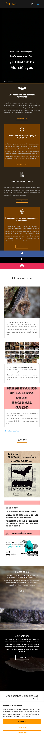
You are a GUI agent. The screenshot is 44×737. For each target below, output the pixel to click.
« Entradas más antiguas (11, 431)
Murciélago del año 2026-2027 (17, 322)
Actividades (33, 324)
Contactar (22, 657)
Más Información (22, 118)
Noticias (14, 326)
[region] (22, 719)
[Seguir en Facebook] (22, 254)
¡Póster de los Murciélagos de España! (19, 367)
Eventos (8, 326)
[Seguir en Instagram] (22, 266)
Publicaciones (22, 326)
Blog (35, 369)
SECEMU (12, 324)
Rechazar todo (22, 732)
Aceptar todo (22, 721)
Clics (22, 590)
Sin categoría (32, 326)
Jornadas (15, 415)
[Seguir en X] (22, 260)
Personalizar (22, 727)
